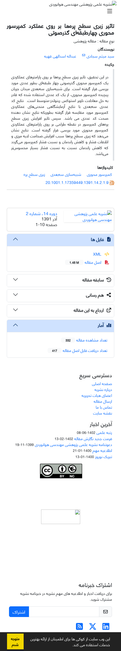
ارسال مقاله (103, 400)
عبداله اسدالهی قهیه (60, 55)
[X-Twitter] (93, 627)
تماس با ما (104, 406)
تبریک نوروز (103, 456)
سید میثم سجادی (100, 55)
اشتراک (19, 611)
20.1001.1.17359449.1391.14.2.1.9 (77, 182)
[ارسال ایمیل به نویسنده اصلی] (84, 55)
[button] (70, 646)
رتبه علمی (104, 432)
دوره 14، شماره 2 (41, 213)
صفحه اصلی (102, 383)
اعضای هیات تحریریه (97, 395)
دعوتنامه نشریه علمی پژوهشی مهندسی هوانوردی (73, 444)
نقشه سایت (102, 412)
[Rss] (79, 627)
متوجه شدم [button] (15, 641)
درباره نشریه (103, 389)
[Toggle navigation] (62, 11)
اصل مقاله (86, 261)
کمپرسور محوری (99, 173)
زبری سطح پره (34, 173)
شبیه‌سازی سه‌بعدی (66, 173)
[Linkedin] (106, 627)
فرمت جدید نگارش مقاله (93, 438)
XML (97, 253)
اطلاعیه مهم (102, 450)
